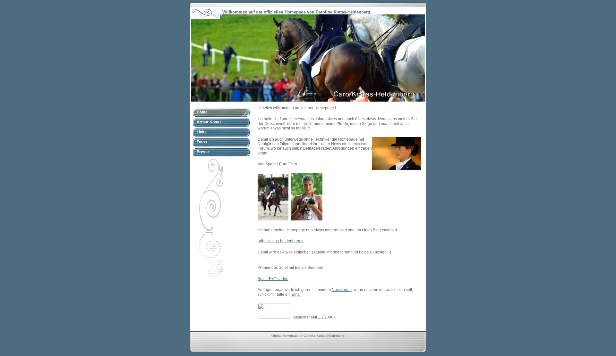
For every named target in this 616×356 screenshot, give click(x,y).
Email (297, 294)
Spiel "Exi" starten (273, 279)
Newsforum (342, 289)
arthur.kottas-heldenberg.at (281, 241)
